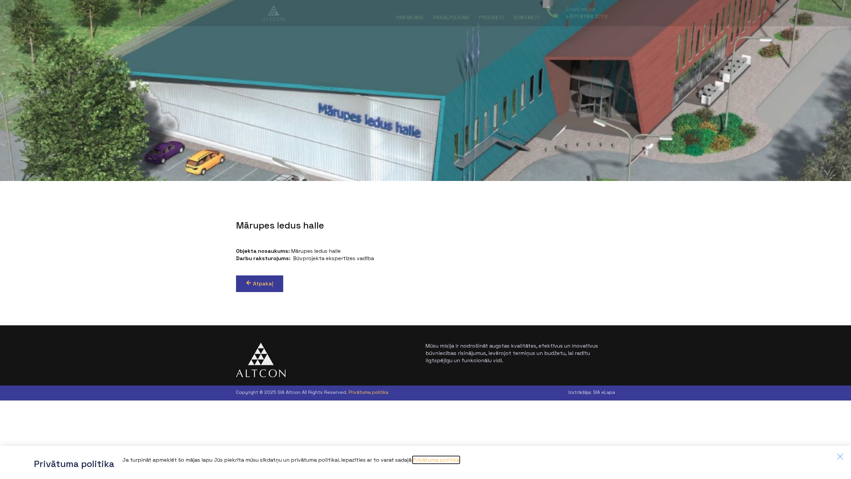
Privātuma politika (368, 392)
